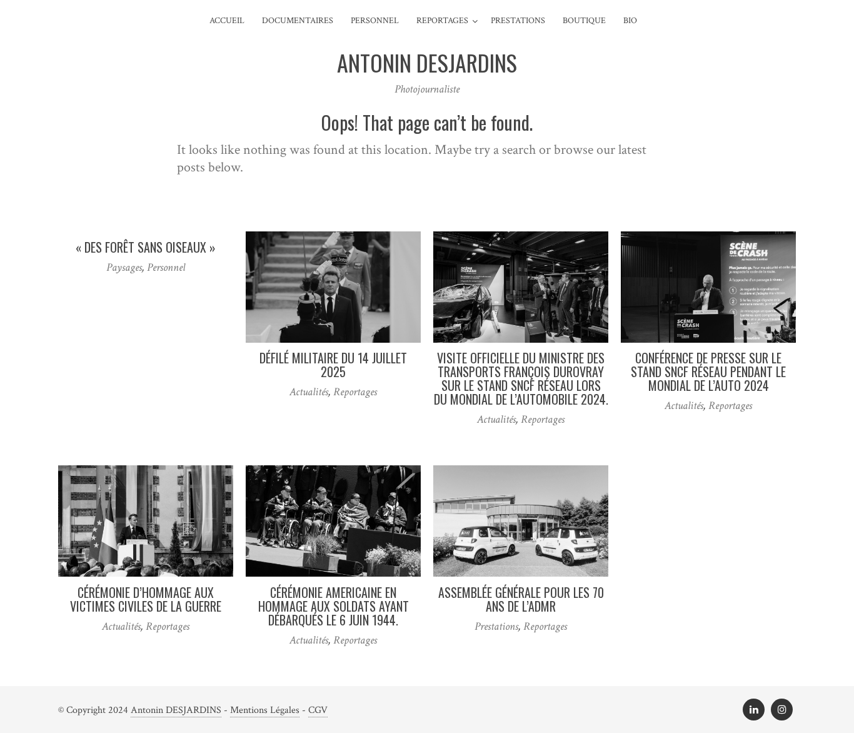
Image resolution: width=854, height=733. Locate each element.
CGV (318, 710)
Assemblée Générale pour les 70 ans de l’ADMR (521, 599)
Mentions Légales (264, 710)
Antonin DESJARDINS (176, 710)
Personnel (375, 20)
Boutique (584, 20)
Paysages (124, 267)
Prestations (518, 20)
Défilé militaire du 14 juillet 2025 (333, 364)
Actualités (308, 392)
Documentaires (297, 20)
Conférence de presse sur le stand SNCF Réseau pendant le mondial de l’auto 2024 (708, 371)
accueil (226, 20)
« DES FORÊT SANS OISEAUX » (146, 247)
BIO (630, 20)
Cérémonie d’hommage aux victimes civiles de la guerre (145, 599)
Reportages (442, 20)
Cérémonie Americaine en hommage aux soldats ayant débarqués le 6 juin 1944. (333, 606)
